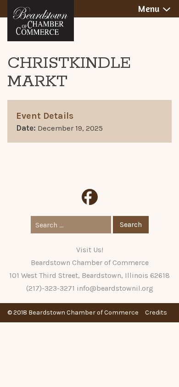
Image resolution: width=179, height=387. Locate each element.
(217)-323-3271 (50, 288)
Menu (148, 8)
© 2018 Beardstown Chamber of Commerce (73, 312)
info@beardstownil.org (115, 288)
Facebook (90, 197)
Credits (156, 312)
